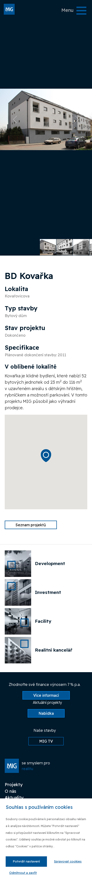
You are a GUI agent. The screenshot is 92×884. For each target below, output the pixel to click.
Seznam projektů (31, 525)
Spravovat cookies (68, 861)
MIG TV (46, 741)
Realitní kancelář (53, 650)
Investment (48, 592)
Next (78, 119)
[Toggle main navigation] (81, 10)
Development (50, 563)
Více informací (46, 695)
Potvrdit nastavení (26, 861)
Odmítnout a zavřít (23, 873)
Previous (13, 119)
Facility (43, 621)
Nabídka (46, 713)
